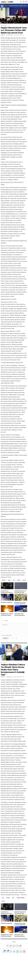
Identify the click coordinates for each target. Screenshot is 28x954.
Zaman (24, 580)
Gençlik (8, 897)
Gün (14, 580)
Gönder (5, 638)
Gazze (9, 580)
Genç (3, 897)
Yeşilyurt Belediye (20, 897)
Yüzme (3, 901)
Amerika (4, 580)
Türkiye (18, 580)
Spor (13, 897)
